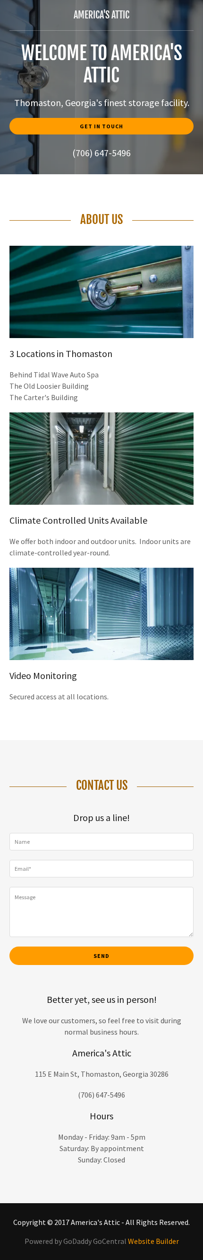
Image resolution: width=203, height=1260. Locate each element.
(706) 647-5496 (101, 153)
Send (101, 955)
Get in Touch (101, 126)
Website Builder (153, 1241)
